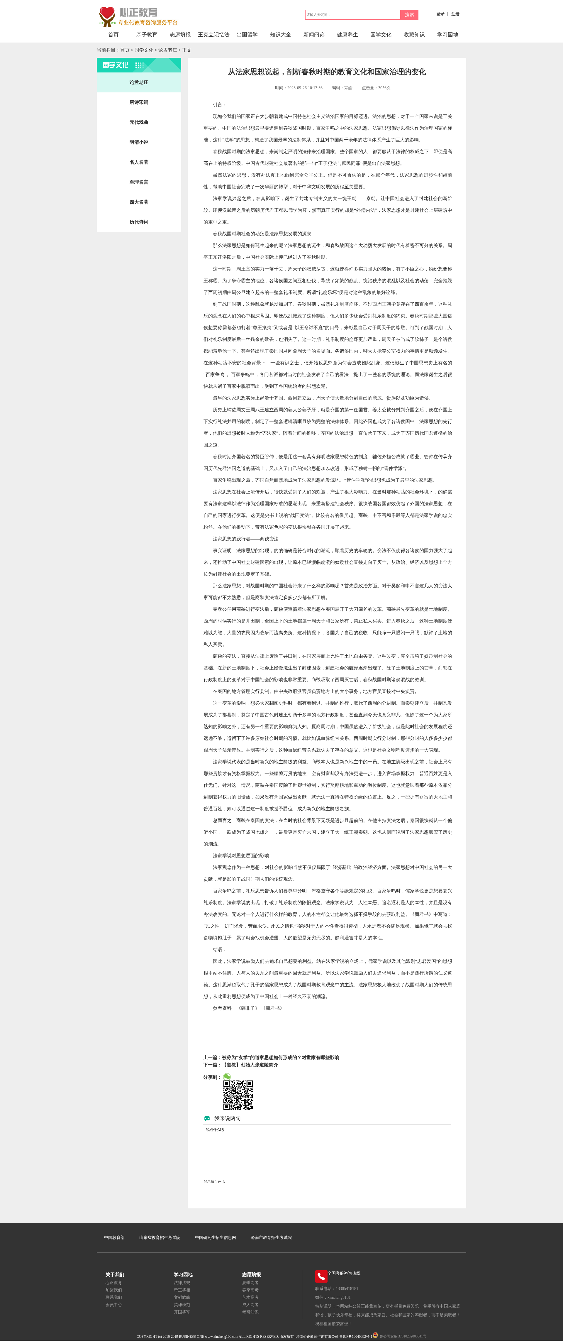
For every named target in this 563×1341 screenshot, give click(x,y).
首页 (113, 35)
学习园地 (447, 35)
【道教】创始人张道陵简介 (250, 1064)
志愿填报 (180, 35)
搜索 (409, 14)
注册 (455, 14)
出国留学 (247, 35)
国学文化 (380, 35)
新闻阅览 (314, 35)
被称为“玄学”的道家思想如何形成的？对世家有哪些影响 (280, 1057)
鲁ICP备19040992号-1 (355, 1337)
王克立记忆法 (214, 35)
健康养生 (347, 35)
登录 (440, 14)
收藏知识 (414, 35)
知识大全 (280, 35)
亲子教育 (146, 35)
